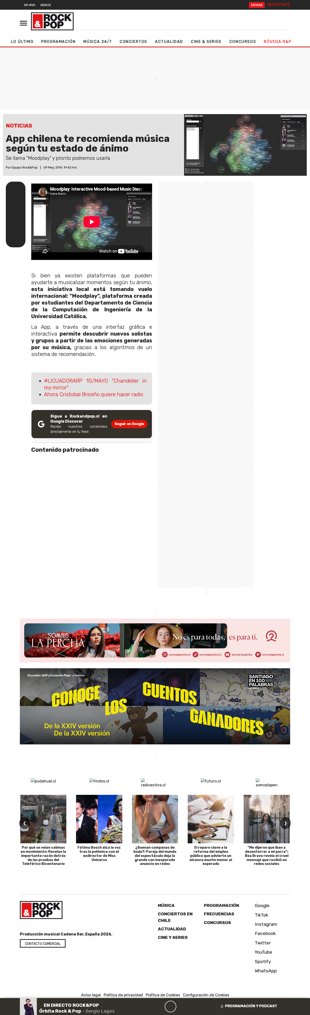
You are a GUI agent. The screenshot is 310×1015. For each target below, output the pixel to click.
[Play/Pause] (170, 1006)
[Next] (194, 1006)
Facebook (265, 933)
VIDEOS (45, 5)
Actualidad (169, 41)
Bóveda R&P (277, 41)
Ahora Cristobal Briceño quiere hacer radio (93, 394)
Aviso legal (91, 995)
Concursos (242, 41)
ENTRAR (257, 5)
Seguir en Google (129, 424)
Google (262, 905)
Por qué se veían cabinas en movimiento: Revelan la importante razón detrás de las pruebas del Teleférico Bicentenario (43, 856)
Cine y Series (173, 937)
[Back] (147, 1006)
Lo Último (22, 41)
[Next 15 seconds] (182, 1006)
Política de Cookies (163, 995)
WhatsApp (265, 971)
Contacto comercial (43, 944)
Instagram (265, 924)
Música (166, 905)
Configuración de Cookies (206, 995)
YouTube (263, 952)
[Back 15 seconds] (159, 1006)
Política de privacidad (123, 995)
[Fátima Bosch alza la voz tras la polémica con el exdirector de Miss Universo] (99, 819)
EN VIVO (29, 5)
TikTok (261, 915)
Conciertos (133, 41)
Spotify (262, 961)
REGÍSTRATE (279, 4)
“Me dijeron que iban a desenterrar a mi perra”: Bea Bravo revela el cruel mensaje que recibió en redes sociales (266, 856)
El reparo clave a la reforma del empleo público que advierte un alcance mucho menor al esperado (210, 856)
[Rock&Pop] (52, 21)
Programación (58, 41)
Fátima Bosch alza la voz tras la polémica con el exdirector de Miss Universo (99, 854)
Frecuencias (219, 913)
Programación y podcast (251, 1006)
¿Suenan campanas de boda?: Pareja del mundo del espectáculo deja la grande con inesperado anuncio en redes (154, 856)
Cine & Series (206, 41)
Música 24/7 (97, 41)
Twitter (262, 943)
